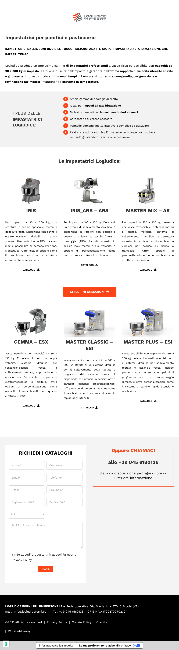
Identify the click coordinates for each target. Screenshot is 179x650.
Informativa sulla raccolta (56, 645)
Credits (101, 622)
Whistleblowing (19, 631)
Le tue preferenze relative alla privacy (105, 645)
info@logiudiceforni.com (31, 611)
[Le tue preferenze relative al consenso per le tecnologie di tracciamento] (6, 644)
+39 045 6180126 (71, 611)
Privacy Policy (57, 622)
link (48, 554)
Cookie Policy (81, 622)
